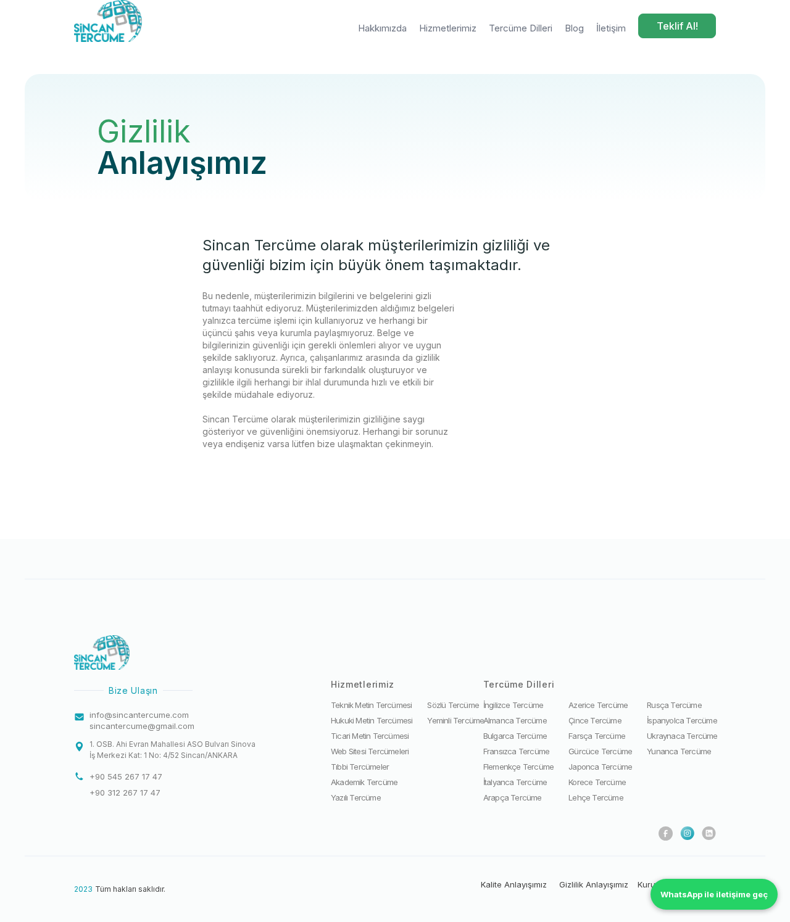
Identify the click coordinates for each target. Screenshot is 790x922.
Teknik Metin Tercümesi (371, 705)
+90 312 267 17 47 (124, 792)
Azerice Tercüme (598, 705)
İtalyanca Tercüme (515, 782)
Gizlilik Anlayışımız (593, 884)
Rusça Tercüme (674, 705)
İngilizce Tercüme (513, 705)
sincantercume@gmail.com (141, 726)
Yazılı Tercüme (356, 797)
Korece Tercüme (597, 782)
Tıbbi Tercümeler (360, 767)
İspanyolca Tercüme (682, 720)
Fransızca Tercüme (516, 751)
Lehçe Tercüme (595, 797)
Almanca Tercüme (515, 720)
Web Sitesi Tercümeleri (370, 751)
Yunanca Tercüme (679, 751)
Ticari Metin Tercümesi (370, 736)
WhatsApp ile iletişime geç (714, 894)
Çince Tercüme (595, 720)
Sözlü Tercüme (453, 705)
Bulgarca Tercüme (515, 736)
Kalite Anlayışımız (514, 884)
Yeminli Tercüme (455, 720)
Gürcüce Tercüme (600, 751)
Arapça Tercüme (512, 797)
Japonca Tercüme (600, 767)
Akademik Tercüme (364, 782)
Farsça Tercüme (596, 736)
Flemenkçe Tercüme (518, 767)
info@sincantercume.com (139, 715)
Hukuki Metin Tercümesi (371, 720)
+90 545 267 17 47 (125, 776)
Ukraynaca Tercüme (682, 736)
